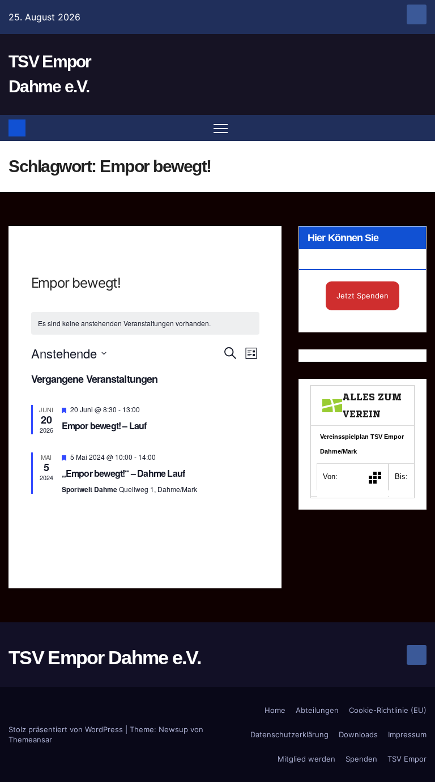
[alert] (145, 323)
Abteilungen (317, 710)
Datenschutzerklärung (289, 734)
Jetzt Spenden (362, 295)
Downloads (358, 734)
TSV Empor (407, 758)
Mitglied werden (306, 758)
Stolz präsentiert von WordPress (66, 729)
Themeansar (30, 739)
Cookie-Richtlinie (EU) (388, 710)
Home (275, 710)
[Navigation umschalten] (220, 128)
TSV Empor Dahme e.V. (104, 657)
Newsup (173, 729)
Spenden (361, 758)
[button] (419, 128)
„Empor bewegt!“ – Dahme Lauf (123, 473)
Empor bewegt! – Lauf (104, 425)
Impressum (407, 734)
